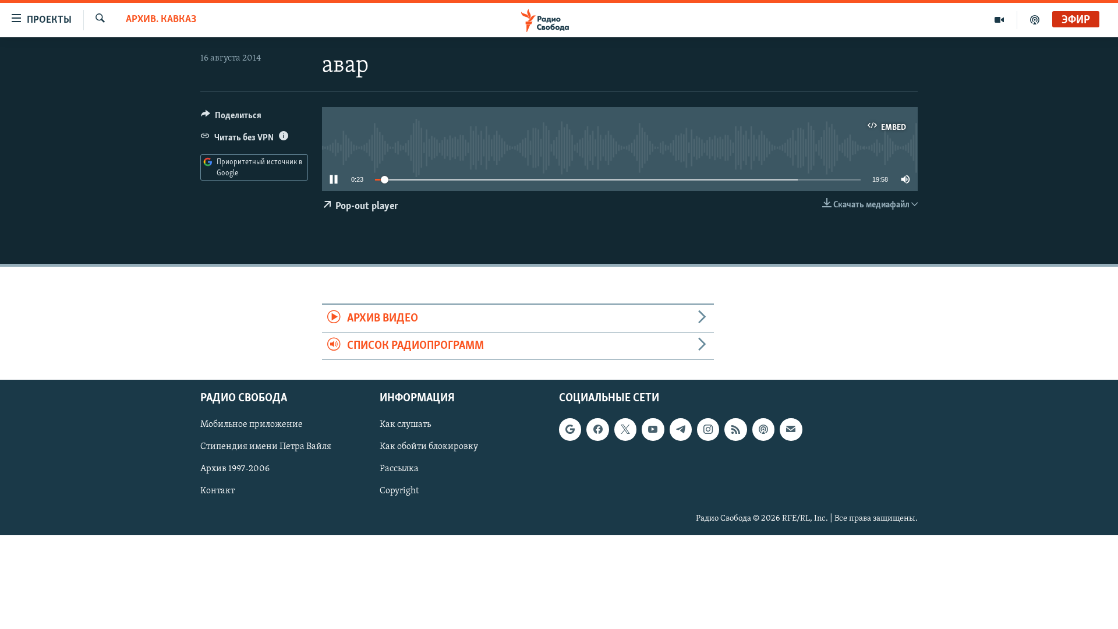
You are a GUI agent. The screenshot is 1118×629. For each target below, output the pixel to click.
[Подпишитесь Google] (570, 430)
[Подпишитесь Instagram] (708, 430)
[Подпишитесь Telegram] (681, 430)
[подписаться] (791, 430)
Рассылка (399, 469)
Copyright (399, 491)
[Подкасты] (763, 430)
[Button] (231, 118)
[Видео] (999, 20)
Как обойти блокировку (429, 447)
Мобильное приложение (251, 425)
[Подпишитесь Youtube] (653, 430)
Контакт (217, 491)
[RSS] (735, 430)
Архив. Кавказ (161, 20)
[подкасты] (1034, 20)
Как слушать (405, 425)
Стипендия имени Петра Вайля (265, 447)
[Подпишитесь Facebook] (597, 430)
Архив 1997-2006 (235, 469)
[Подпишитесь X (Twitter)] (625, 430)
